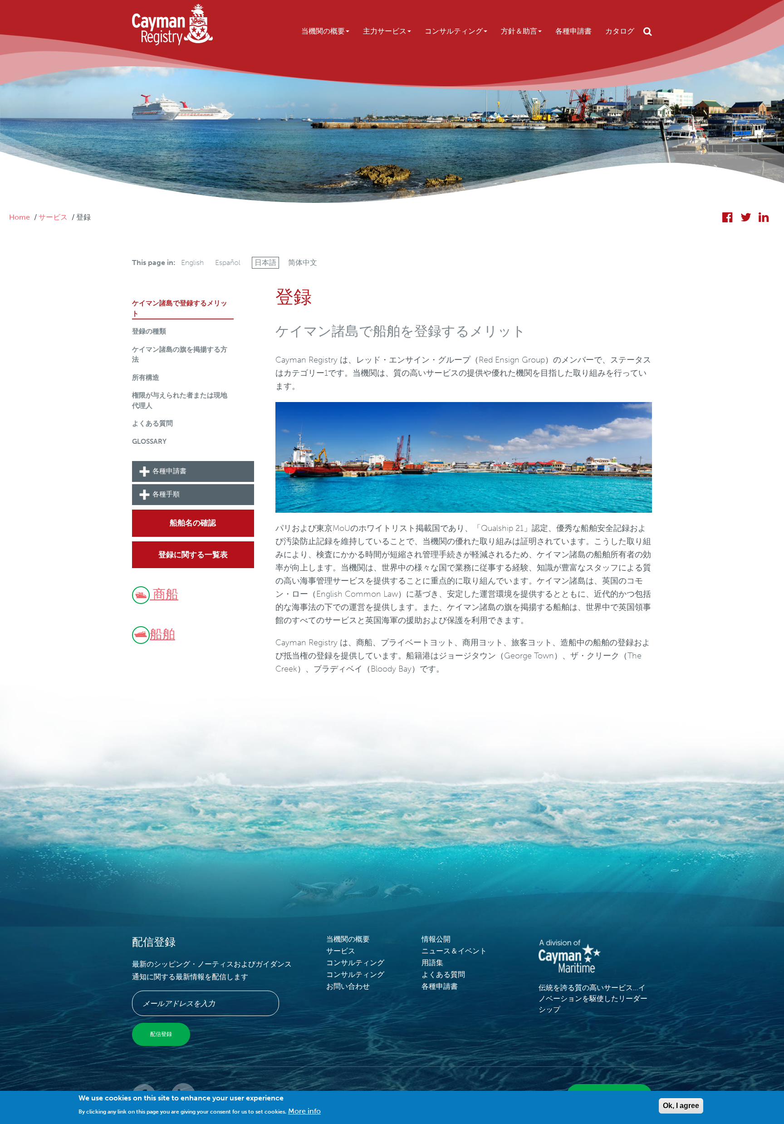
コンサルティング (454, 31)
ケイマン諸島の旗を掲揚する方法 (179, 354)
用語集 (432, 962)
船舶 (162, 634)
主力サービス (385, 31)
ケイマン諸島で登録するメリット (179, 308)
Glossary (149, 441)
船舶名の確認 (193, 522)
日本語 (265, 262)
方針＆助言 (519, 31)
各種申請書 (573, 31)
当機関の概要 (323, 31)
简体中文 (302, 262)
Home (19, 217)
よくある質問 (152, 423)
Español (227, 262)
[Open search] (647, 31)
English (192, 262)
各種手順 (166, 494)
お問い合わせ (348, 986)
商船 (164, 594)
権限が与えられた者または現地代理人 (179, 400)
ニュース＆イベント (454, 951)
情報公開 (436, 939)
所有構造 (145, 377)
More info (304, 1110)
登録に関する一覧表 (193, 554)
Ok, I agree (681, 1105)
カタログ (619, 31)
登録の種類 (149, 331)
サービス (53, 217)
